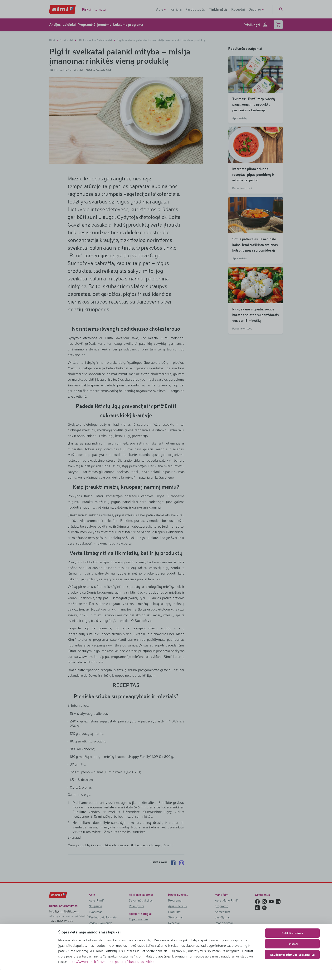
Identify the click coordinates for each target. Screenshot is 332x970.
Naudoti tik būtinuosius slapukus (292, 954)
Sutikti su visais (292, 933)
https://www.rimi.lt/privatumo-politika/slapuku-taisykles (110, 961)
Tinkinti (292, 944)
